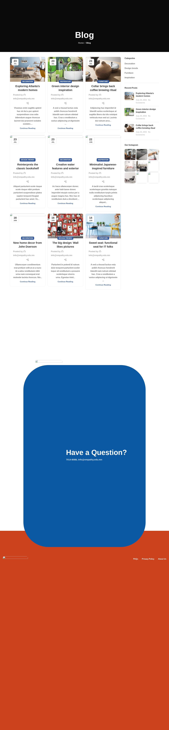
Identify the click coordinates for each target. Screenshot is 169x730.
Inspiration (65, 81)
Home (81, 43)
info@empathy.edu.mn (24, 99)
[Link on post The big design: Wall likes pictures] (65, 226)
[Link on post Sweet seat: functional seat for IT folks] (103, 226)
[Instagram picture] (130, 154)
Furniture (103, 81)
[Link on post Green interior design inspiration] (65, 69)
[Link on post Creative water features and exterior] (65, 147)
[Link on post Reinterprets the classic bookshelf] (27, 147)
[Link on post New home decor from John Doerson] (27, 226)
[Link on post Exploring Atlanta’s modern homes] (27, 69)
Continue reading (27, 128)
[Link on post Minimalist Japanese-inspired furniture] (103, 147)
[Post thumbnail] (129, 98)
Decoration (27, 81)
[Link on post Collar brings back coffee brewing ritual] (103, 69)
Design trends (27, 160)
